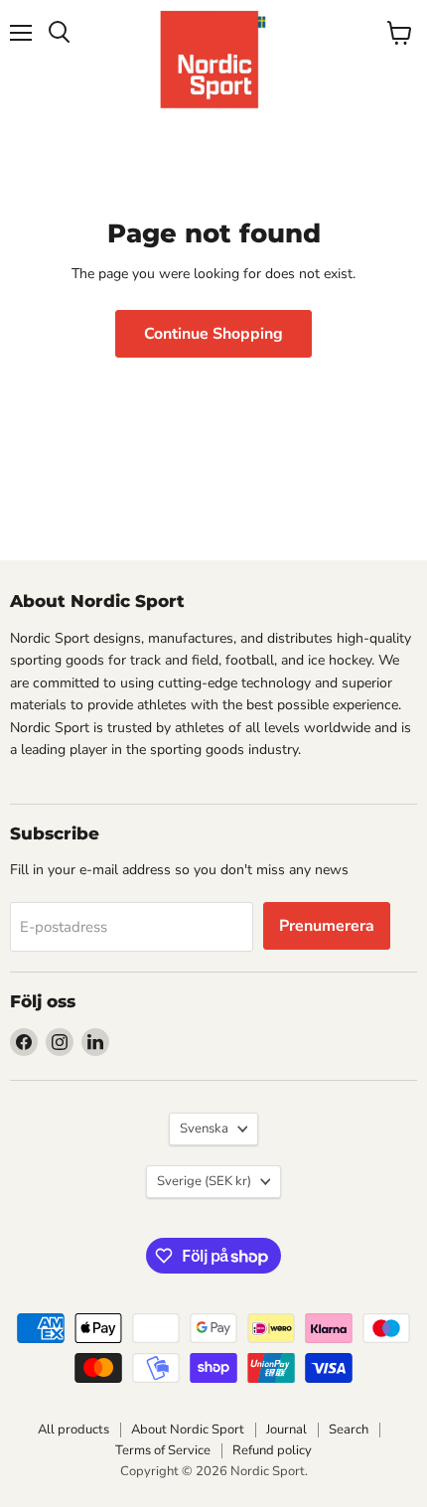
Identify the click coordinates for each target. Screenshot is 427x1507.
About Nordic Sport (187, 1429)
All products (73, 1429)
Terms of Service (163, 1450)
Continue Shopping (213, 334)
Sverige (204, 1181)
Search (348, 1429)
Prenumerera (326, 926)
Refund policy (272, 1450)
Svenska (204, 1128)
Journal (286, 1429)
